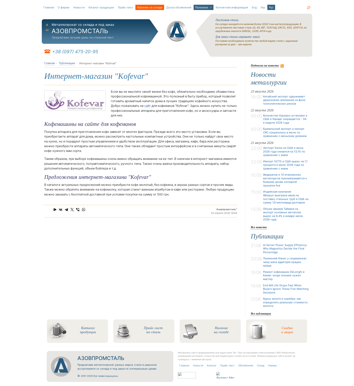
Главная (48, 7)
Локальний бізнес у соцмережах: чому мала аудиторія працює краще (285, 262)
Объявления (245, 365)
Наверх (272, 365)
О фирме (63, 7)
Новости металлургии (269, 78)
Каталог (212, 365)
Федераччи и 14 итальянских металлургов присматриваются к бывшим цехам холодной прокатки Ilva (285, 180)
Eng (254, 7)
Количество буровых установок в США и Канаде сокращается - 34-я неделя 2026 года (285, 119)
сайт (147, 106)
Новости (79, 7)
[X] (72, 209)
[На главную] (177, 31)
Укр (263, 7)
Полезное (201, 7)
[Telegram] (66, 209)
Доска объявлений (178, 7)
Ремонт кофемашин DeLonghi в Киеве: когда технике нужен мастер (283, 275)
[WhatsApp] (83, 209)
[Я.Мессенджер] (54, 209)
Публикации (67, 63)
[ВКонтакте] (60, 209)
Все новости (259, 227)
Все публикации (261, 313)
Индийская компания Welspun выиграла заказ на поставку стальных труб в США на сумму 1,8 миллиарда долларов (285, 197)
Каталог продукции (101, 7)
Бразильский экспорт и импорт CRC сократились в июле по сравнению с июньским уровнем (285, 132)
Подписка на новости (265, 65)
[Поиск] (308, 8)
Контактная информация (232, 7)
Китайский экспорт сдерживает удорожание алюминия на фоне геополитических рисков (284, 100)
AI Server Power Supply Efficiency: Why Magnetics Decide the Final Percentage (285, 248)
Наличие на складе (149, 7)
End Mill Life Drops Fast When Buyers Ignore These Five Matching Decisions (286, 289)
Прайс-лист (125, 7)
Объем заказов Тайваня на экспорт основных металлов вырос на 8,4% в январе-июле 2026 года (283, 214)
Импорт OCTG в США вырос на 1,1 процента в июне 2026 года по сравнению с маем (285, 165)
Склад (260, 365)
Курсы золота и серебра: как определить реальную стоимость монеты (285, 302)
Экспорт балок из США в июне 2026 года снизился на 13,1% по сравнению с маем (284, 151)
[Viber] (77, 209)
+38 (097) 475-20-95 (75, 51)
